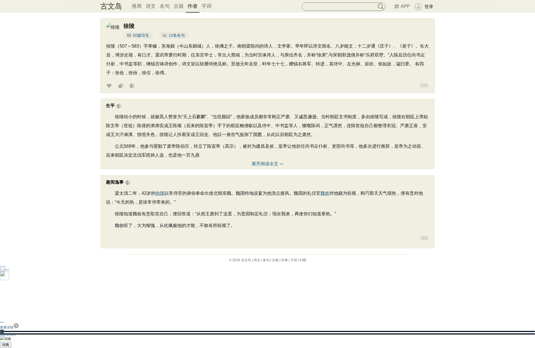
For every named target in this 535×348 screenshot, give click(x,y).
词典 (5, 345)
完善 (424, 85)
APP (405, 6)
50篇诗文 (141, 35)
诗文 (151, 6)
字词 (206, 6)
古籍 (179, 6)
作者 (193, 6)
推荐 (137, 6)
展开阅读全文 (265, 163)
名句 (165, 6)
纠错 (303, 260)
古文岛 (111, 6)
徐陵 (159, 193)
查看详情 (6, 327)
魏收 (324, 193)
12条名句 (177, 35)
